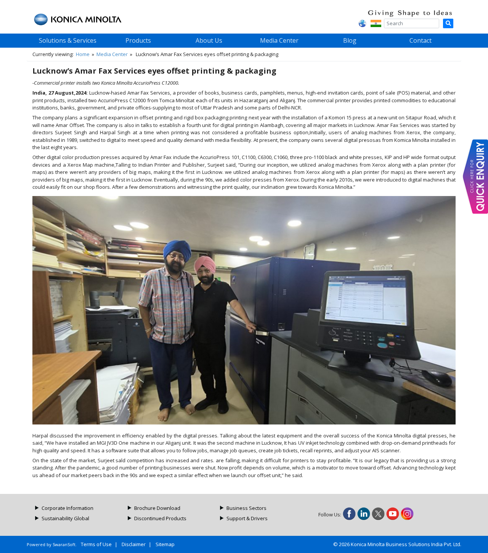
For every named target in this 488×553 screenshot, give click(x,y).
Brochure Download (157, 508)
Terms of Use (96, 544)
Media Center (279, 40)
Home (83, 54)
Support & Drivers (247, 518)
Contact (420, 40)
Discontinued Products (160, 518)
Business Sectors (246, 508)
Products (138, 40)
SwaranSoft (64, 544)
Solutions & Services (67, 40)
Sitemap (165, 544)
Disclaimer (134, 544)
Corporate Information (67, 508)
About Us (209, 40)
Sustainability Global (65, 518)
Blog (349, 40)
